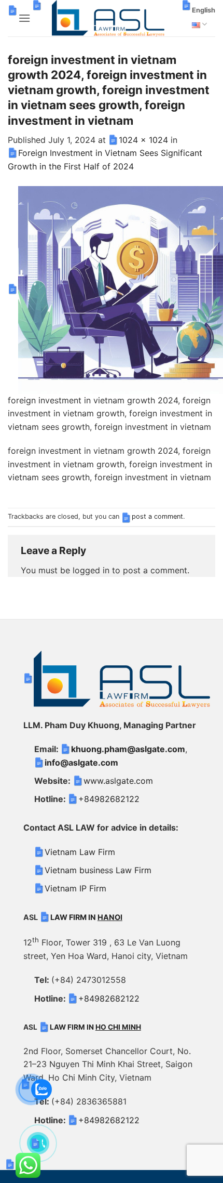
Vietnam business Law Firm (98, 870)
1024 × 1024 (143, 140)
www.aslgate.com (118, 780)
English (203, 10)
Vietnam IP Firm (75, 888)
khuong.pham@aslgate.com (128, 749)
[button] (24, 18)
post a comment (157, 516)
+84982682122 (109, 799)
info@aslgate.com (81, 762)
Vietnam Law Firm (80, 852)
